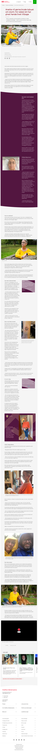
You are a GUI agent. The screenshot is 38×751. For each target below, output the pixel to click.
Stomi (29, 386)
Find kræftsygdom (5, 718)
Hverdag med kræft (13, 645)
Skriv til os (5, 697)
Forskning (4, 731)
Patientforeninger (24, 733)
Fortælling (6, 645)
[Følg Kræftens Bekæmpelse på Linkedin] (21, 740)
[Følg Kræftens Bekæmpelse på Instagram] (16, 740)
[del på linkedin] (9, 58)
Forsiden (3, 5)
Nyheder (22, 727)
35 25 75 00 (6, 695)
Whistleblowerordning (19, 744)
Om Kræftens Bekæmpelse (8, 707)
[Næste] (34, 428)
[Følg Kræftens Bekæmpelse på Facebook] (14, 740)
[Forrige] (17, 428)
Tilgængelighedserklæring (19, 748)
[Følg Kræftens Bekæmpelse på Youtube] (24, 740)
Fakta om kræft (24, 720)
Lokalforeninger (24, 711)
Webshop (4, 735)
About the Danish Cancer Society (27, 735)
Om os (22, 731)
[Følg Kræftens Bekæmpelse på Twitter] (19, 740)
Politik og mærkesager (26, 707)
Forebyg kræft (4, 729)
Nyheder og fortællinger (9, 5)
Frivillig (3, 727)
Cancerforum (4, 733)
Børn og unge (23, 722)
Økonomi (4, 711)
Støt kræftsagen (24, 718)
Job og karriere (24, 703)
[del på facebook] (5, 58)
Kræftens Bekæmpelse (9, 690)
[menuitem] (18, 2)
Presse (3, 703)
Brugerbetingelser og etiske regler (19, 745)
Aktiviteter (23, 729)
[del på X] (7, 58)
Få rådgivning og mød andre (7, 722)
